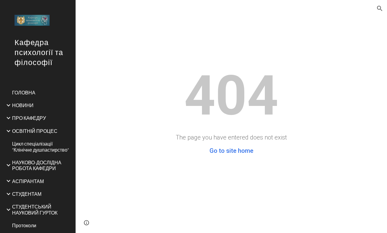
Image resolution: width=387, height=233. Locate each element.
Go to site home (231, 150)
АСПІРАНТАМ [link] (28, 181)
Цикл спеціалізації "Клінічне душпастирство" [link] (40, 146)
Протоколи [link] (24, 225)
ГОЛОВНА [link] (23, 92)
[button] (379, 8)
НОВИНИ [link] (23, 105)
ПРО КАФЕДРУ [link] (29, 118)
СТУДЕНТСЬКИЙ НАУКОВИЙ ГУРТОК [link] (34, 209)
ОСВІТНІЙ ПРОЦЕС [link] (34, 131)
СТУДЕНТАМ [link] (26, 194)
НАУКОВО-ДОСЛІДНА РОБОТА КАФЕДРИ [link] (36, 165)
